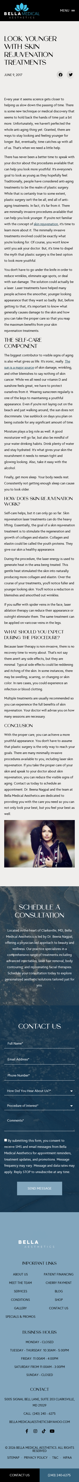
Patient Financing (59, 1274)
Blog (59, 1291)
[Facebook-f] (27, 1431)
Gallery (20, 1308)
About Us (20, 1274)
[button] (61, 75)
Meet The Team (20, 1283)
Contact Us (58, 1308)
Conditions (20, 1300)
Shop (59, 1300)
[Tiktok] (44, 1431)
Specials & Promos (20, 1317)
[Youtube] (52, 1431)
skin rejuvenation (46, 224)
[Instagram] (35, 1431)
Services (20, 1291)
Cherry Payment (59, 1283)
